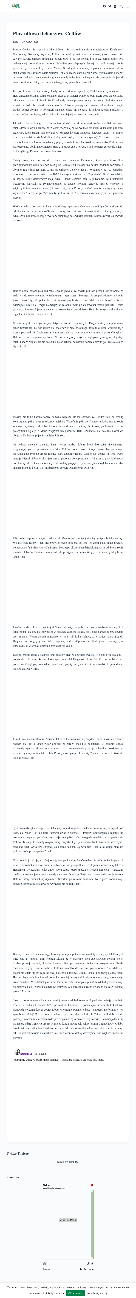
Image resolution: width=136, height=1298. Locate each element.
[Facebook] (104, 6)
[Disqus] (68, 1092)
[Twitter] (109, 6)
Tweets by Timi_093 (68, 1161)
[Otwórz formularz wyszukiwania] (121, 6)
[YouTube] (115, 6)
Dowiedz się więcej (96, 1293)
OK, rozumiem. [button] (75, 1293)
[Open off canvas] (127, 6)
